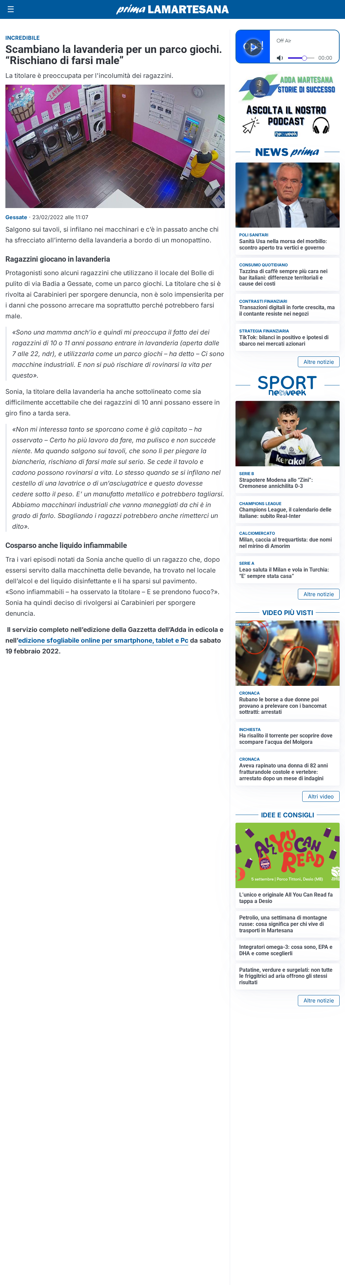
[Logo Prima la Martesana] (172, 9)
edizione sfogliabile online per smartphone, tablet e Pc (103, 640)
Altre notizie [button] (319, 361)
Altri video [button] (321, 796)
